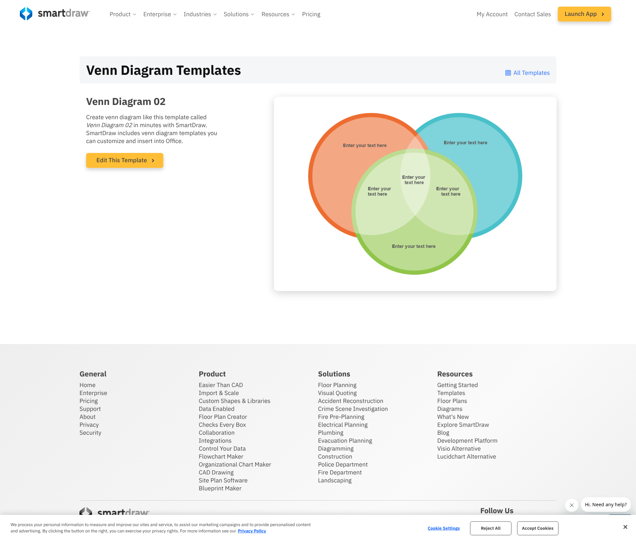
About (88, 416)
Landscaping (334, 480)
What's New (453, 416)
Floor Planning (337, 385)
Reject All (491, 528)
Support (90, 409)
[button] (123, 14)
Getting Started (457, 385)
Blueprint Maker (220, 488)
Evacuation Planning (345, 440)
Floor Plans (452, 401)
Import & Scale (219, 393)
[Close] (625, 527)
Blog (443, 432)
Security (90, 432)
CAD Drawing (216, 472)
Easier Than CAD (221, 385)
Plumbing (330, 432)
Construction (335, 456)
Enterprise (93, 393)
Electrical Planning (343, 424)
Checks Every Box (222, 424)
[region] (318, 528)
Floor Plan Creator (223, 416)
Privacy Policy (252, 531)
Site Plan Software (223, 480)
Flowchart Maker (221, 456)
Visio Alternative (459, 448)
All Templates (531, 72)
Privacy (89, 424)
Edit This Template (121, 160)
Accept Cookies (538, 528)
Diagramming (336, 448)
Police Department (343, 464)
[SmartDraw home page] (55, 13)
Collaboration (217, 432)
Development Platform (467, 440)
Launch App (581, 14)
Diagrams (449, 409)
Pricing (311, 14)
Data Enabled (217, 409)
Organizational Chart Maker (235, 464)
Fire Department (340, 472)
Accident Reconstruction (351, 401)
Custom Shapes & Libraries (235, 401)
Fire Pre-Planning (341, 416)
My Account (492, 14)
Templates (451, 393)
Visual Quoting (337, 393)
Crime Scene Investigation (353, 409)
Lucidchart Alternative (466, 456)
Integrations (215, 440)
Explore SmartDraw (463, 424)
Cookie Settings (444, 528)
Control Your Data (222, 448)
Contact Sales (532, 14)
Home (87, 385)
